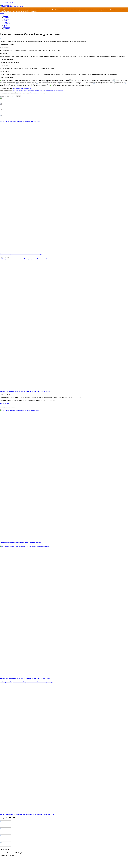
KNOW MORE (4, 403)
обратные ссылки (34, 93)
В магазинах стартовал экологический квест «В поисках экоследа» (21, 254)
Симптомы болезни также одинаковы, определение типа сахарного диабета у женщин (37, 90)
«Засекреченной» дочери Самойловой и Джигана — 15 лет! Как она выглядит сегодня (27, 814)
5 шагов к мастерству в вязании (21, 88)
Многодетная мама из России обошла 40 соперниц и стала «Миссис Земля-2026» (25, 391)
